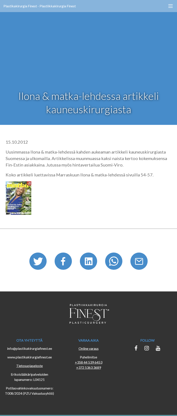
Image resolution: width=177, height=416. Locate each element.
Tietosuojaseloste (29, 366)
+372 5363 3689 (88, 367)
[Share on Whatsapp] (114, 262)
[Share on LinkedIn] (89, 262)
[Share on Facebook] (64, 262)
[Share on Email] (139, 262)
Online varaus (89, 348)
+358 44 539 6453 (88, 362)
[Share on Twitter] (38, 262)
